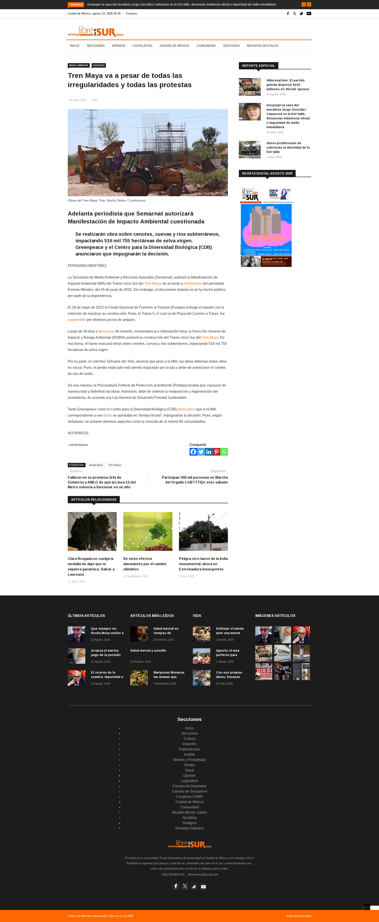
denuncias (106, 331)
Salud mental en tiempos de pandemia (166, 633)
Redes (189, 765)
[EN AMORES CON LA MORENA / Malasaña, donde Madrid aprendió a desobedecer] (282, 679)
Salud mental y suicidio (148, 650)
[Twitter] (201, 452)
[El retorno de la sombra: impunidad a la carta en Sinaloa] (78, 678)
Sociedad (99, 65)
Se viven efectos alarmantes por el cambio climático (144, 564)
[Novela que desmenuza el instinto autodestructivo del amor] (301, 679)
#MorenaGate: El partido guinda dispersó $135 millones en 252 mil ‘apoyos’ (288, 85)
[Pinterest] (216, 452)
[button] (304, 4)
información (193, 283)
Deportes (189, 744)
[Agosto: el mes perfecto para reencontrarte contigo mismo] (203, 656)
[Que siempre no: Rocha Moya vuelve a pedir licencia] (78, 634)
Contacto (131, 13)
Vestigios (231, 45)
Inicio (74, 45)
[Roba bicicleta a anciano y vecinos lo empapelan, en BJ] (301, 660)
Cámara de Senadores (189, 791)
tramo (107, 415)
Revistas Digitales (262, 45)
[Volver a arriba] (367, 907)
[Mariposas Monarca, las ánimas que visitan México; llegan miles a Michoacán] (140, 678)
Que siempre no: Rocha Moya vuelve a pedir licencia (107, 633)
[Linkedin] (209, 452)
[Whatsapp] (224, 452)
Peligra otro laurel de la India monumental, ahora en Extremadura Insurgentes (203, 564)
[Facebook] (193, 452)
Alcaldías (189, 818)
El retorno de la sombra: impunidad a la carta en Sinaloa (107, 677)
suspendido (77, 320)
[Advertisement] (272, 307)
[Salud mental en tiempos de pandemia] (140, 634)
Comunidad (206, 45)
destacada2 (96, 465)
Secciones (96, 45)
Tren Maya (152, 283)
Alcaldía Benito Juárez (189, 812)
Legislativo (142, 45)
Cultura (189, 738)
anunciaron (186, 409)
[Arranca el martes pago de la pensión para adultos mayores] (78, 656)
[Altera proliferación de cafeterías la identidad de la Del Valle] (251, 150)
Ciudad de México (174, 45)
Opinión (118, 45)
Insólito (189, 754)
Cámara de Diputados (189, 786)
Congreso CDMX (189, 796)
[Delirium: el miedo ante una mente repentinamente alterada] (203, 634)
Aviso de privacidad (298, 916)
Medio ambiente (78, 65)
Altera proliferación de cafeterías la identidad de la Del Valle (288, 147)
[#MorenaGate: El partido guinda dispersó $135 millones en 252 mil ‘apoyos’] (251, 87)
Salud (189, 770)
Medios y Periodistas (189, 760)
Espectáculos (189, 749)
